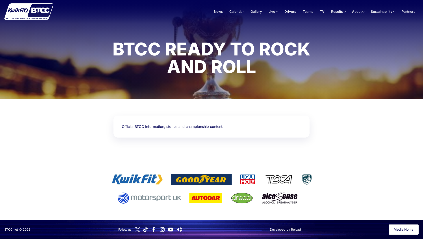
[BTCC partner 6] (150, 198)
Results (337, 11)
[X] (137, 229)
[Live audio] (179, 229)
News (218, 11)
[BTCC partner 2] (201, 179)
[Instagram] (162, 229)
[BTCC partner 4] (278, 179)
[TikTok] (145, 229)
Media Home (404, 229)
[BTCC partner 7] (205, 198)
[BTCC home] (28, 11)
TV (322, 11)
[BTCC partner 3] (247, 179)
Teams (308, 11)
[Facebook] (153, 229)
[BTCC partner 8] (242, 198)
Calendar (236, 11)
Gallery (256, 11)
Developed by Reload (285, 229)
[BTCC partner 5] (307, 179)
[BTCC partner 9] (279, 198)
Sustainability (381, 11)
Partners (408, 11)
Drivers (290, 11)
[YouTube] (170, 229)
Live (272, 11)
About (357, 11)
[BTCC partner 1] (137, 179)
